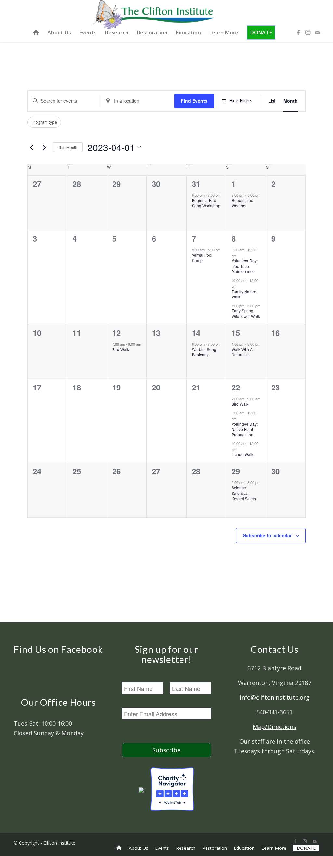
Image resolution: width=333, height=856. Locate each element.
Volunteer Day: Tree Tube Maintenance (245, 266)
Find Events (194, 101)
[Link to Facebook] (298, 32)
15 (236, 332)
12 (116, 332)
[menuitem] (36, 32)
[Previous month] (31, 147)
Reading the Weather (242, 202)
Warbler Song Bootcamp (204, 352)
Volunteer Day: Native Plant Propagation (245, 429)
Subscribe (166, 750)
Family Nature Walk (244, 294)
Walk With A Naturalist (242, 352)
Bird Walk (120, 349)
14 (196, 332)
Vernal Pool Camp (202, 257)
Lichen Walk (242, 454)
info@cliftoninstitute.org (275, 697)
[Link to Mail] (317, 32)
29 (236, 471)
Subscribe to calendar (267, 535)
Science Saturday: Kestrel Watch (244, 493)
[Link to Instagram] (308, 32)
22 (236, 387)
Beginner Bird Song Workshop (206, 202)
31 (196, 183)
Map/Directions (274, 727)
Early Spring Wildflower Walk (246, 313)
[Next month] (44, 147)
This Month (67, 147)
